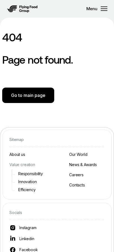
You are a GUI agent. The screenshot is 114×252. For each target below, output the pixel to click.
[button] (22, 9)
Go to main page (28, 95)
